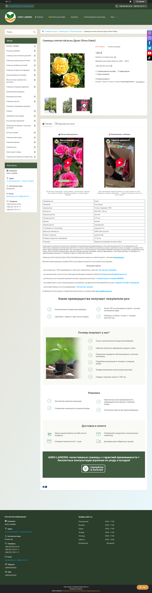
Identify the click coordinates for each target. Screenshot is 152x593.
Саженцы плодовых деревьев (17, 87)
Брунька (119, 283)
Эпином (105, 274)
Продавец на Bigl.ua (76, 589)
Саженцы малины (13, 142)
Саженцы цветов (12, 101)
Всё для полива (12, 132)
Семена (9, 111)
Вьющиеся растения (13, 96)
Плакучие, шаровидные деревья (18, 106)
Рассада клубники (13, 51)
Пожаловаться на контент (70, 591)
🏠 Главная (39, 17)
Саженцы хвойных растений (16, 65)
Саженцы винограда (14, 137)
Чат (144, 587)
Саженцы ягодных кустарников (18, 70)
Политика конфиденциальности (90, 591)
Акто (124, 283)
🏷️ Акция (74, 17)
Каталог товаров (12, 46)
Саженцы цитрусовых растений (18, 60)
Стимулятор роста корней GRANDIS (110, 278)
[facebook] (44, 487)
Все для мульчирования (15, 121)
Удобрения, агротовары (15, 116)
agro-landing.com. (103, 291)
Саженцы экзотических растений (18, 56)
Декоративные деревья (15, 92)
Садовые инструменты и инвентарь (19, 157)
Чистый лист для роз (85, 287)
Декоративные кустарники (16, 75)
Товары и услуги (51, 31)
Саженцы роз (64, 31)
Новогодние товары (13, 152)
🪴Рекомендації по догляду (94, 17)
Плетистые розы (76, 31)
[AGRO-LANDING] (10, 17)
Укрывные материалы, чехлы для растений (18, 127)
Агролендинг (119, 257)
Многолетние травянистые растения (16, 81)
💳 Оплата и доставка (57, 17)
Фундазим (135, 283)
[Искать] (34, 32)
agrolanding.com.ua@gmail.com (17, 196)
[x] (46, 487)
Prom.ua (85, 587)
